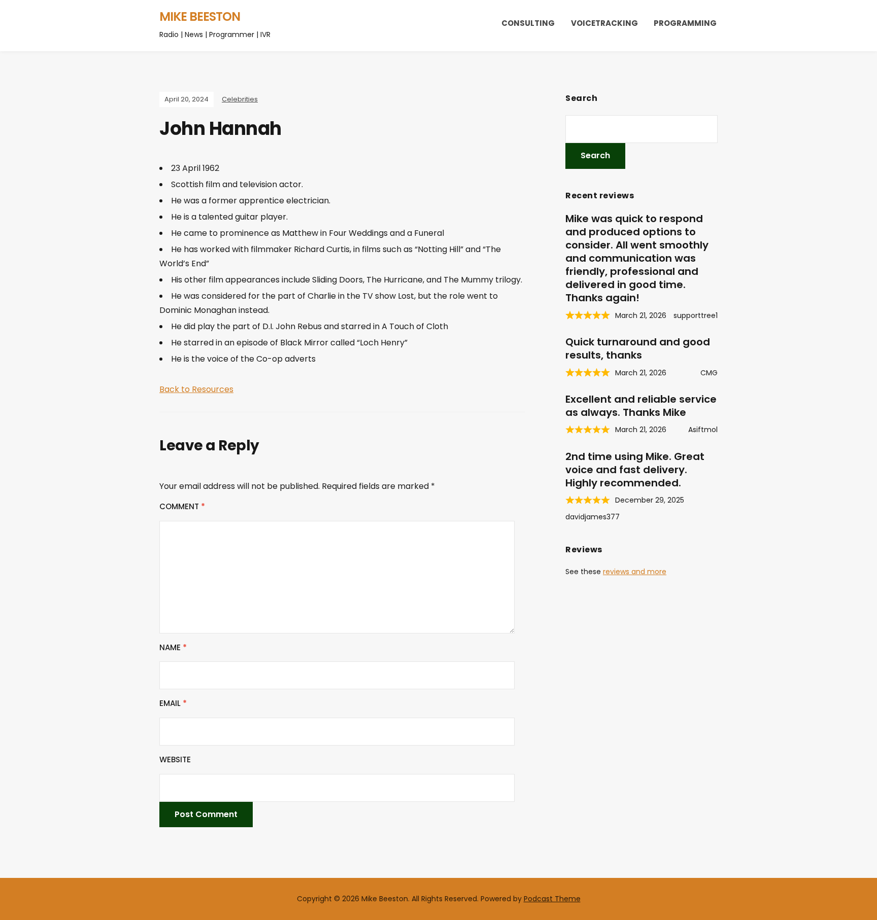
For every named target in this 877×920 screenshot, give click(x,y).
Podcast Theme (552, 899)
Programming (685, 23)
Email (173, 703)
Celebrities (240, 99)
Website (175, 759)
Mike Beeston (199, 16)
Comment (182, 506)
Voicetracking (604, 23)
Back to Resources (196, 389)
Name (173, 647)
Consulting (528, 23)
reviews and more (634, 572)
